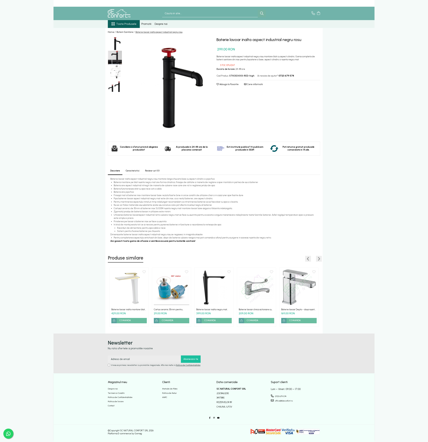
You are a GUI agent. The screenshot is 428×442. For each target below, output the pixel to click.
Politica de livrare (116, 401)
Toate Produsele (126, 23)
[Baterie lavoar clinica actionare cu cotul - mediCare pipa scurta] (256, 287)
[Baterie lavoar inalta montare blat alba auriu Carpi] (129, 287)
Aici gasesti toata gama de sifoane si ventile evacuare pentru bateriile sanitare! (152, 241)
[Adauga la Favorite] (144, 272)
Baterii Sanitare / (126, 32)
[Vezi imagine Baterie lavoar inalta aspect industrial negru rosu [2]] (115, 72)
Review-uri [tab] (152, 170)
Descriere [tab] (115, 170)
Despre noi (161, 23)
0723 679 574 (280, 396)
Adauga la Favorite (229, 84)
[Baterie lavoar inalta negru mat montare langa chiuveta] (214, 287)
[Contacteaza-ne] (313, 13)
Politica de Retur (169, 393)
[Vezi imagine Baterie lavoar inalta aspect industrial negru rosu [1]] (115, 57)
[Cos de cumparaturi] (318, 13)
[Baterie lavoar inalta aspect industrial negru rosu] (167, 86)
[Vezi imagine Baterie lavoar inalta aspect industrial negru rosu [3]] (115, 86)
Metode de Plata (169, 389)
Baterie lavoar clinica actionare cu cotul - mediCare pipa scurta (255, 309)
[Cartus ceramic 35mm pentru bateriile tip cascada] (171, 287)
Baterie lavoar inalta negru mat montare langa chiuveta (211, 309)
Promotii (146, 23)
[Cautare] (262, 13)
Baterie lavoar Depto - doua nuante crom (298, 309)
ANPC (164, 397)
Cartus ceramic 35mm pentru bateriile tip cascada (168, 309)
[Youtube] (218, 418)
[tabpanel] (167, 86)
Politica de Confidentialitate (188, 365)
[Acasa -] (124, 13)
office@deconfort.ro (284, 401)
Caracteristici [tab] (132, 170)
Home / (112, 32)
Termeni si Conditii (116, 393)
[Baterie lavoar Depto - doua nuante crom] (299, 287)
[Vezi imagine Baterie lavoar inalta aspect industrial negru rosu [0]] (115, 43)
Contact (111, 405)
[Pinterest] (214, 418)
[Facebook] (210, 418)
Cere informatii (254, 84)
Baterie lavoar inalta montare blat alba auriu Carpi (128, 309)
